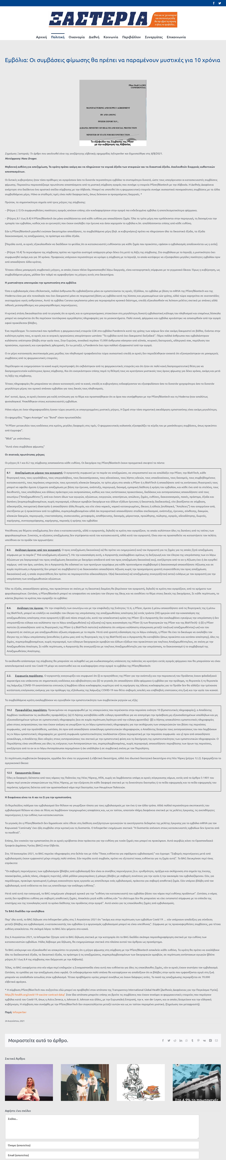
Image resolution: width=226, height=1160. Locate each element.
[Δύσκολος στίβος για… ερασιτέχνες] (85, 1082)
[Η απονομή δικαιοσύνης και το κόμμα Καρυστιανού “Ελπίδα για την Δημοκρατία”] (29, 1082)
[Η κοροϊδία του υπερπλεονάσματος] (197, 1082)
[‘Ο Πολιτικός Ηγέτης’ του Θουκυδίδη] (141, 1082)
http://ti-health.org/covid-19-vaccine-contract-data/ (35, 994)
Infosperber (19, 1012)
